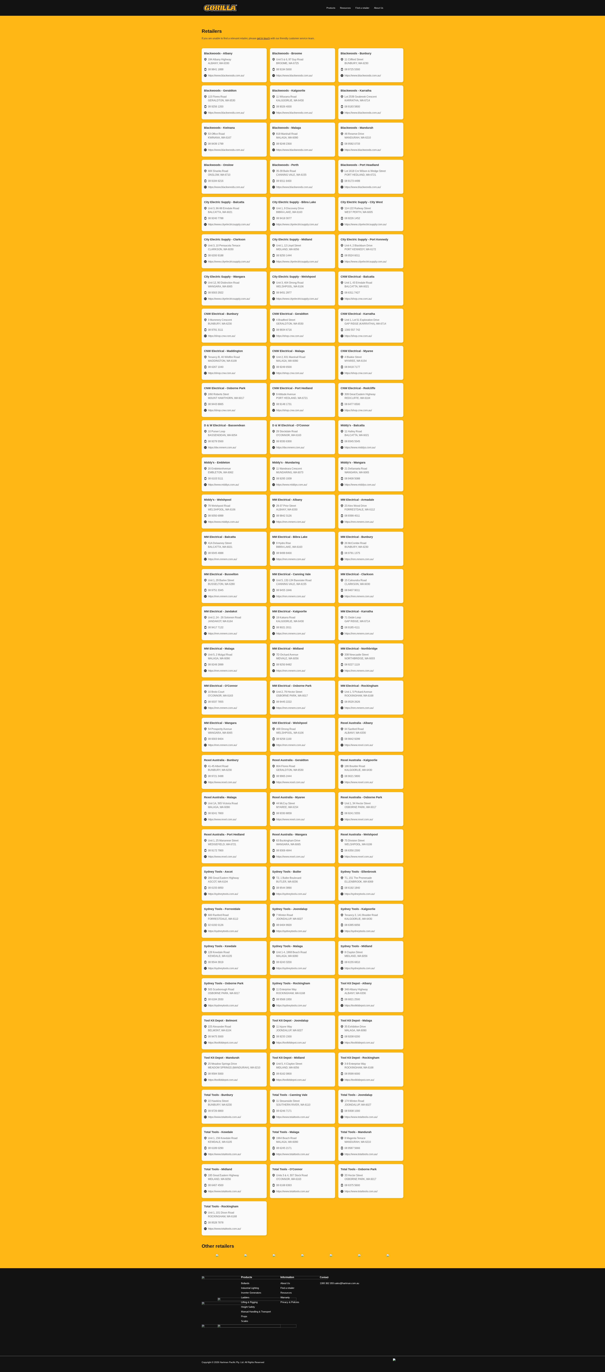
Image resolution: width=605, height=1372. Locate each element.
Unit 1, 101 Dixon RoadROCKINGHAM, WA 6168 (222, 1214)
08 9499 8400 (284, 553)
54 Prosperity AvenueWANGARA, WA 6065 (220, 731)
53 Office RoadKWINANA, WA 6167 (219, 135)
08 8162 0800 (284, 1073)
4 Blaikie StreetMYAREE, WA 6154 (356, 359)
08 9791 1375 (352, 553)
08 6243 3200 (284, 962)
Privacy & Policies (289, 1302)
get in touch (263, 38)
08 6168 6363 (284, 1185)
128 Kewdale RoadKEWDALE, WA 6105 (220, 954)
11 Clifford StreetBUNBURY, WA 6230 (356, 61)
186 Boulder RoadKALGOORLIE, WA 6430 (358, 768)
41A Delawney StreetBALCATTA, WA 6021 (220, 545)
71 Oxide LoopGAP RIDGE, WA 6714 (357, 619)
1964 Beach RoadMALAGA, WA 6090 (287, 1140)
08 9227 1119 (352, 664)
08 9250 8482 (284, 664)
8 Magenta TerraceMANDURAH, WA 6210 (358, 1140)
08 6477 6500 (352, 404)
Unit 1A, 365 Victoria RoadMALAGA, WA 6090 (223, 805)
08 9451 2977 (284, 292)
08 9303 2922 (215, 292)
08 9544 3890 (284, 887)
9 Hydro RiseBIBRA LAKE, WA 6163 (289, 545)
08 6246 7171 (284, 1111)
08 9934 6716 (284, 329)
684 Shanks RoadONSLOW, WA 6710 (219, 173)
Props (244, 1316)
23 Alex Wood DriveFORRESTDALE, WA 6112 (360, 507)
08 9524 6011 (352, 255)
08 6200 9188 (215, 255)
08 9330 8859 (284, 813)
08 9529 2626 (352, 701)
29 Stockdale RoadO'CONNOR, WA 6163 (288, 433)
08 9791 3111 (215, 329)
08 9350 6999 (215, 515)
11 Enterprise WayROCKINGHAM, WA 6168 (290, 991)
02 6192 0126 (215, 925)
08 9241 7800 (215, 813)
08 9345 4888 (215, 553)
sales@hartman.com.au (346, 1283)
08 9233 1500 (284, 1036)
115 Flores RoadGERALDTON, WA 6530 (221, 98)
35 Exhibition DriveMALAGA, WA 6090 (355, 1028)
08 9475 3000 (215, 1036)
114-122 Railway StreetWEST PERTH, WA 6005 (359, 210)
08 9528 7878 (215, 1222)
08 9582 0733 (352, 143)
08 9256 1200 (215, 106)
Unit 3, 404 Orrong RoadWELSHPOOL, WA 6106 (290, 284)
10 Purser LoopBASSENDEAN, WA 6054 (222, 433)
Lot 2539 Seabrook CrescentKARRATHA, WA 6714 (361, 98)
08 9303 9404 (215, 739)
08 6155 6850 (215, 887)
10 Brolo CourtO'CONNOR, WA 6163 (220, 693)
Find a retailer (362, 8)
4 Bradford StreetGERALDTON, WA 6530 (289, 322)
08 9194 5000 (284, 69)
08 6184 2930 (215, 999)
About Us (378, 8)
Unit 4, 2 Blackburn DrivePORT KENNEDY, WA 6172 (360, 247)
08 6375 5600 (352, 1185)
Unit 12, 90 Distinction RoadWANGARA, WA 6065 (223, 284)
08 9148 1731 (284, 404)
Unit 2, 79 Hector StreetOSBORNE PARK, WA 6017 (292, 693)
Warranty (285, 1297)
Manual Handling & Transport (256, 1311)
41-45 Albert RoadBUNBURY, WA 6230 (220, 768)
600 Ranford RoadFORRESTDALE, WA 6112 (223, 917)
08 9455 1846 (284, 590)
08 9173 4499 (352, 181)
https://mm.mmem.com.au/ (290, 522)
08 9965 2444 (284, 776)
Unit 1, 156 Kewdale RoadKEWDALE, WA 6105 (222, 1140)
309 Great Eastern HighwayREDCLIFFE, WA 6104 (360, 396)
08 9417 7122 (215, 627)
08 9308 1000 (352, 1111)
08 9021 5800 (352, 776)
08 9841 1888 (215, 69)
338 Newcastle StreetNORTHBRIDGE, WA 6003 (360, 656)
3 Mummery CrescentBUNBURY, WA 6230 (220, 322)
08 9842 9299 (352, 739)
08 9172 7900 (215, 850)
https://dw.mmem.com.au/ (222, 447)
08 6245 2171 (284, 1148)
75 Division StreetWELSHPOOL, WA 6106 (358, 842)
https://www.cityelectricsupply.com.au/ (229, 224)
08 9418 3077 (284, 218)
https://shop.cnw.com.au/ (358, 298)
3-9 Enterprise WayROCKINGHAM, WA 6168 (359, 1065)
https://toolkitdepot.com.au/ (359, 1005)
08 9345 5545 (352, 441)
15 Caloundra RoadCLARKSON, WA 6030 (357, 582)
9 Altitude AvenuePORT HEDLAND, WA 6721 (292, 396)
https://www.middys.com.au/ (360, 447)
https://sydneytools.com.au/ (223, 894)
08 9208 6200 (352, 1036)
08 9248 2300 (284, 143)
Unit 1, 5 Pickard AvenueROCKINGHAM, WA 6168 (359, 693)
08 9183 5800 (352, 106)
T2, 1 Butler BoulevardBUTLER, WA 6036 (288, 880)
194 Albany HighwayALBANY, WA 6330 (219, 61)
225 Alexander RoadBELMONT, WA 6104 (219, 1028)
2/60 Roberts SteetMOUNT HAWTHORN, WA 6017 (226, 396)
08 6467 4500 (215, 1185)
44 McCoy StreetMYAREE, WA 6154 (287, 805)
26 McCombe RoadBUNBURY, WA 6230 (356, 545)
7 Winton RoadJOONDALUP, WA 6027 (289, 917)
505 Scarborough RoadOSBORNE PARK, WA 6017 (224, 991)
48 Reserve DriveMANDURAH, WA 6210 (358, 135)
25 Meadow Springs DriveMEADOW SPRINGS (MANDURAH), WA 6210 (234, 1065)
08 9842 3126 (284, 515)
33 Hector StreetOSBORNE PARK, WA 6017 (360, 1177)
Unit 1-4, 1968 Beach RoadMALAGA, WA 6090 (291, 954)
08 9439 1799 (215, 143)
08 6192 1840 (352, 887)
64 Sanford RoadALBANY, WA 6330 (355, 731)
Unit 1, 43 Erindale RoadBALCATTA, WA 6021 (358, 284)
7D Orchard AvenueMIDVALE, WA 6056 (287, 656)
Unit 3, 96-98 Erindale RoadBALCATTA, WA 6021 (223, 210)
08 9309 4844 (284, 850)
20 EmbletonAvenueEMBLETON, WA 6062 (220, 470)
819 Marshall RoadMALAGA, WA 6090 (287, 135)
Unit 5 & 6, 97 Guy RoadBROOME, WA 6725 (289, 61)
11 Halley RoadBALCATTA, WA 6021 (357, 433)
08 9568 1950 (284, 999)
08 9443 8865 (215, 404)
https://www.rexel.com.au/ (359, 745)
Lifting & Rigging (249, 1302)
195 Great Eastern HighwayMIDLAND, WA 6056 (223, 1177)
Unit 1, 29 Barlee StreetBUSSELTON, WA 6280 (221, 582)
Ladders (245, 1297)
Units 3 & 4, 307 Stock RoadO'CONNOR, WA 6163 (292, 1177)
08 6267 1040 (215, 367)
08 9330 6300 (284, 441)
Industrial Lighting (250, 1288)
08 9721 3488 (215, 776)
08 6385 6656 (352, 925)
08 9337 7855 (215, 701)
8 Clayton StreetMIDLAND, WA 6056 (356, 954)
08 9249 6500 (284, 367)
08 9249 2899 (215, 664)
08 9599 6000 (352, 1073)
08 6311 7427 (352, 292)
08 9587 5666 (352, 1148)
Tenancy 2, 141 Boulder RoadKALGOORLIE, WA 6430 (361, 917)
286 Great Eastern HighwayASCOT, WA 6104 (223, 880)
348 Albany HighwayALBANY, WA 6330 (356, 991)
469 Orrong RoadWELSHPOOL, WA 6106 (290, 731)
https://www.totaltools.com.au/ (224, 1117)
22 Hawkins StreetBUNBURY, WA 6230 (220, 1103)
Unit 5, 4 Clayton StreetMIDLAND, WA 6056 (289, 1065)
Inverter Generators (251, 1292)
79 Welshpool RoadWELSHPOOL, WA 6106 (221, 507)
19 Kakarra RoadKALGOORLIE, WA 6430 (290, 619)
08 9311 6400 (283, 181)
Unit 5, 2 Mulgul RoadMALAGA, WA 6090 (220, 656)
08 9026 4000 (284, 106)
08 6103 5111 (215, 478)
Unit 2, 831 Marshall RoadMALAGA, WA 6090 (290, 359)
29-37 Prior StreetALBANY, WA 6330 (286, 507)
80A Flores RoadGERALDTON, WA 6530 (289, 768)
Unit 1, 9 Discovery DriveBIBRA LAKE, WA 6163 (290, 210)
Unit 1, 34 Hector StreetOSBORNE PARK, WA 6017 (360, 805)
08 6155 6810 (352, 962)
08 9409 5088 (352, 478)
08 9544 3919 (215, 962)
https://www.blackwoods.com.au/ (226, 75)
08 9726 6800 (215, 1111)
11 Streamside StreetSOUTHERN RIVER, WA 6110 (293, 1103)
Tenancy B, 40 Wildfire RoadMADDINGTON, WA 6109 (224, 359)
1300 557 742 (352, 329)
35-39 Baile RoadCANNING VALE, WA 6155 (291, 173)
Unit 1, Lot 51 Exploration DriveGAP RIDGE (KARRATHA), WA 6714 (365, 322)
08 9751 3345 (215, 590)
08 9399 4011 (352, 515)
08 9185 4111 (352, 627)
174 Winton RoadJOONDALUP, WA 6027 (358, 1103)
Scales (244, 1321)
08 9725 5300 (352, 69)
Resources (345, 8)
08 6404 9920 (284, 925)
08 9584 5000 (215, 1073)
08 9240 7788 (215, 218)
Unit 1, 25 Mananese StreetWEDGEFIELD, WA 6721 (223, 842)
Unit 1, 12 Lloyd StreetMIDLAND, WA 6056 (288, 247)
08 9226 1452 (352, 218)
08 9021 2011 (283, 627)
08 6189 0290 (215, 1148)
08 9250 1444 (284, 255)
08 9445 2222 (284, 701)
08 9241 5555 (352, 813)
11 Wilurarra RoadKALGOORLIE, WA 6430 (290, 98)
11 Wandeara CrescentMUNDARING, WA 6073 (289, 470)
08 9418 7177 (352, 367)
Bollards (245, 1283)
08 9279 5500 (215, 441)
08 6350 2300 (352, 850)
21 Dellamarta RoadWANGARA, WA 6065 (357, 470)
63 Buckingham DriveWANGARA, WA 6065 (288, 842)
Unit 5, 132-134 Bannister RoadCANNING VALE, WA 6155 (293, 582)
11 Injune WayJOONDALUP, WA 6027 (289, 1028)
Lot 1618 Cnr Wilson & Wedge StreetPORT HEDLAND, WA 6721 (365, 173)
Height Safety (248, 1307)
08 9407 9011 (352, 590)
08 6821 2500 (352, 999)
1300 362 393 (327, 1283)
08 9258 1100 (283, 739)
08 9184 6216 (215, 181)
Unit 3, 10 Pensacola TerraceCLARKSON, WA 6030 (224, 247)
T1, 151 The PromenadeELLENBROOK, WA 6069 (359, 880)
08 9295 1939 (284, 478)
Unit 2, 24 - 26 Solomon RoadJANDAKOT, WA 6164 (224, 619)
